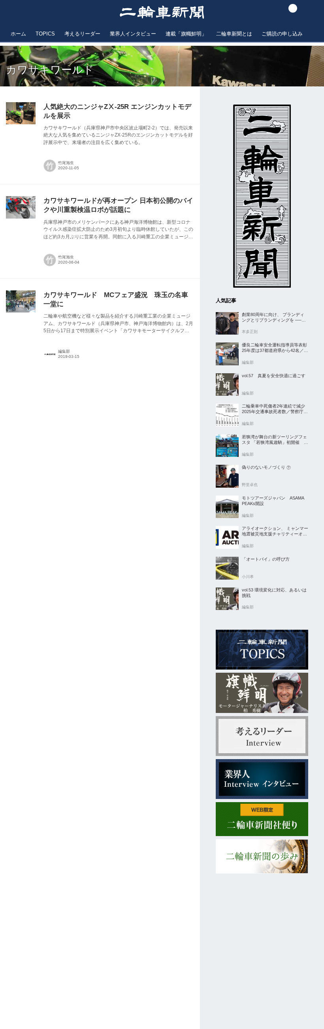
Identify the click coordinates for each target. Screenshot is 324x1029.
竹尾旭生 (66, 163)
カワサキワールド (50, 70)
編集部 (64, 351)
